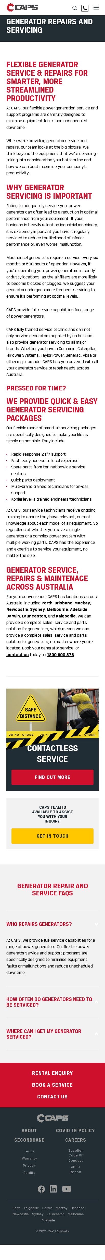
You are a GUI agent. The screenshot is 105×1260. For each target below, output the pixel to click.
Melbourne (57, 609)
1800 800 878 (60, 654)
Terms (29, 1151)
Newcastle (17, 609)
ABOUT (29, 1130)
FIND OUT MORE (52, 777)
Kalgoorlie (66, 616)
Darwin (13, 616)
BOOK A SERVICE (52, 1085)
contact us (17, 654)
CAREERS (75, 1140)
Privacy (29, 1165)
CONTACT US (52, 1096)
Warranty (29, 1158)
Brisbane (63, 603)
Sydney (37, 609)
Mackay (82, 603)
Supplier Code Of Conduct (75, 1155)
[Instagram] (53, 1189)
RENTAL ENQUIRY (52, 1073)
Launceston (34, 616)
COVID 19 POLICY (75, 1130)
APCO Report (76, 1169)
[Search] (74, 8)
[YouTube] (67, 1189)
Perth (47, 603)
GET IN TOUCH (53, 836)
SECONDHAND (29, 1140)
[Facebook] (41, 1189)
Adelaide (78, 609)
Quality (29, 1173)
